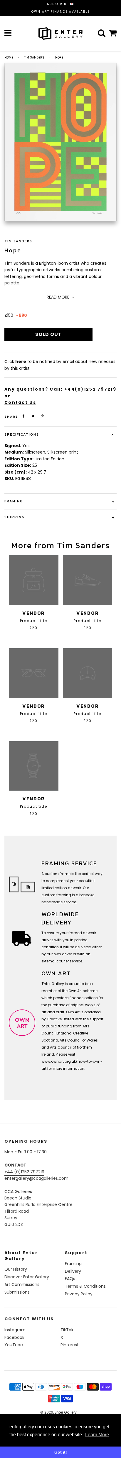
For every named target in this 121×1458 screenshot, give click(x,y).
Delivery (73, 1271)
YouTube (13, 1345)
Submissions (17, 1292)
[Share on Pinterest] (42, 416)
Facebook (14, 1337)
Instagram (15, 1330)
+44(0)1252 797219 (90, 389)
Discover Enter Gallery (26, 1277)
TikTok (66, 1330)
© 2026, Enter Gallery (58, 1412)
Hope (12, 250)
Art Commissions (21, 1284)
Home (8, 57)
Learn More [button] (97, 1434)
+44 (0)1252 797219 (24, 1172)
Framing (73, 1264)
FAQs (70, 1279)
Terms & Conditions (85, 1286)
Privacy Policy (79, 1294)
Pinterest (69, 1345)
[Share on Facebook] (23, 416)
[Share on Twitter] (33, 416)
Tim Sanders (34, 57)
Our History (15, 1269)
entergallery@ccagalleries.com (36, 1178)
